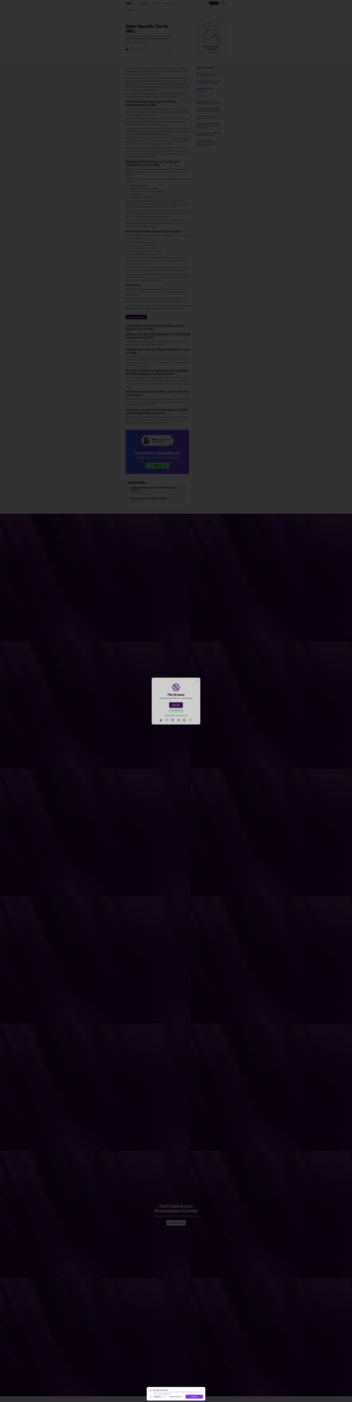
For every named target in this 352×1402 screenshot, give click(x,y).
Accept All (194, 1396)
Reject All (158, 1396)
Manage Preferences (176, 1396)
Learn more (166, 1393)
